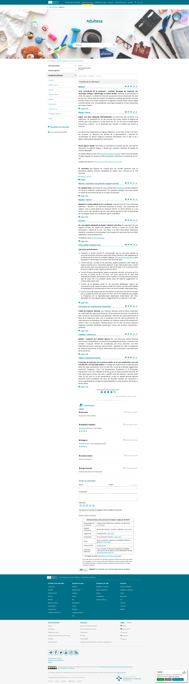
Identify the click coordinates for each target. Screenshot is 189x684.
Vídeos (50, 626)
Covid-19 (123, 606)
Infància (74, 587)
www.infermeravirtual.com (105, 552)
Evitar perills (52, 104)
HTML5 (50, 662)
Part (73, 616)
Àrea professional (120, 2)
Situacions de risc (101, 599)
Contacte (124, 636)
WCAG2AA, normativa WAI (55, 660)
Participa (50, 639)
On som (82, 635)
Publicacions (84, 632)
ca (138, 2)
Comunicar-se (53, 109)
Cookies (57, 681)
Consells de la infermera (76, 61)
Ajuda (123, 626)
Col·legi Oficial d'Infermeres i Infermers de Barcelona (95, 642)
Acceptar (160, 679)
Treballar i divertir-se (55, 114)
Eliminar (51, 99)
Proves (98, 593)
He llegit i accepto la (104, 556)
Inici (48, 61)
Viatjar (74, 606)
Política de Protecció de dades (111, 556)
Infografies (51, 629)
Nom (80, 485)
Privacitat (50, 681)
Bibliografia (91, 76)
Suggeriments (71, 681)
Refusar (168, 679)
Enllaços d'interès (82, 76)
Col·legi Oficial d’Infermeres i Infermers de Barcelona (71, 677)
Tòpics (51, 118)
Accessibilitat (84, 639)
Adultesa (65, 61)
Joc (121, 599)
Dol (73, 599)
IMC (95, 265)
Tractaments (100, 596)
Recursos (110, 2)
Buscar (123, 639)
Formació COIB (52, 642)
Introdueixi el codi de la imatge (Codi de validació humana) (100, 510)
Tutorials (130, 2)
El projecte (83, 622)
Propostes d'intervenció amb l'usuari (59, 635)
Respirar (51, 80)
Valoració (82, 503)
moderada (120, 188)
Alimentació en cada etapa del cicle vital (107, 162)
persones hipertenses (126, 257)
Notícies (122, 609)
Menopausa (75, 603)
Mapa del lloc (125, 629)
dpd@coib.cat (101, 545)
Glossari (122, 603)
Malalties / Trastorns (102, 587)
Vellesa (74, 596)
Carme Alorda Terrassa (84, 68)
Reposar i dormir (54, 94)
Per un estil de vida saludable (58, 132)
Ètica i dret (123, 596)
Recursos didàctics (126, 587)
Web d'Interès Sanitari (54, 658)
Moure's (51, 90)
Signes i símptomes (102, 590)
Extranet (79, 681)
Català (122, 622)
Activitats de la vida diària (72, 2)
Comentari (83, 492)
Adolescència (76, 590)
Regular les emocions (126, 590)
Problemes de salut (100, 2)
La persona (51, 587)
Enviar (83, 569)
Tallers (122, 593)
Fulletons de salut (53, 632)
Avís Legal (63, 681)
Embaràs (74, 609)
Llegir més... (83, 109)
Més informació (178, 679)
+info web (100, 525)
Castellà (128, 622)
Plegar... (82, 180)
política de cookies (173, 676)
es (141, 2)
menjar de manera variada (110, 154)
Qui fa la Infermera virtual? (88, 629)
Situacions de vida (87, 2)
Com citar (98, 76)
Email (123, 485)
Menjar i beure (53, 85)
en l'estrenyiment (97, 238)
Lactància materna (77, 612)
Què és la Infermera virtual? (88, 626)
